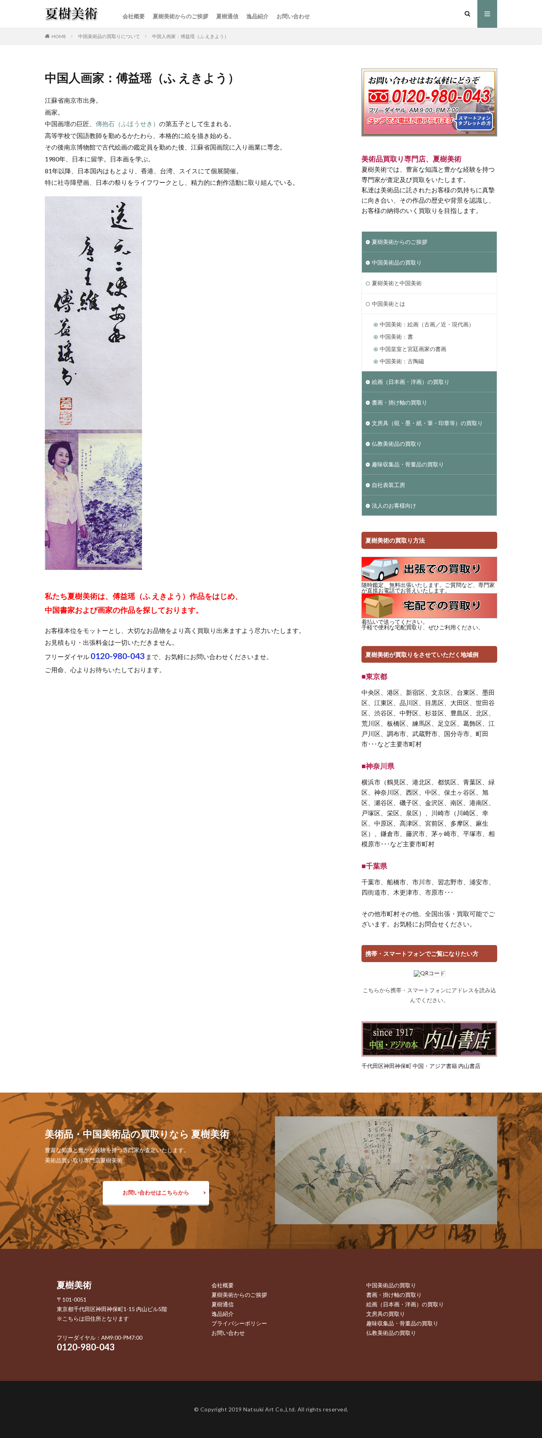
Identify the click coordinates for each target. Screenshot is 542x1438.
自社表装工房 (388, 484)
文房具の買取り (385, 1313)
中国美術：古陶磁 (402, 361)
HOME (59, 36)
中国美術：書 (396, 336)
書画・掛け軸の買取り (399, 402)
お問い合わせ (293, 16)
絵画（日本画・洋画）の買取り (411, 381)
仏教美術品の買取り (397, 443)
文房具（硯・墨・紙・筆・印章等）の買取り (427, 423)
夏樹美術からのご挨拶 (180, 16)
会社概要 (134, 16)
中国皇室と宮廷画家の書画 (413, 348)
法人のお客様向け (394, 505)
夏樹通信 (227, 16)
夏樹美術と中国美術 (397, 283)
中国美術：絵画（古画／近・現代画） (427, 324)
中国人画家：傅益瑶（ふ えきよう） (190, 36)
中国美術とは (388, 303)
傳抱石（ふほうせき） (127, 123)
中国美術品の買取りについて (109, 36)
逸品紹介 (257, 16)
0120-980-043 (86, 1347)
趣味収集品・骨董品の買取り (408, 464)
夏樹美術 (74, 1284)
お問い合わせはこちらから (156, 1192)
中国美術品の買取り (397, 262)
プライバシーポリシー (239, 1323)
